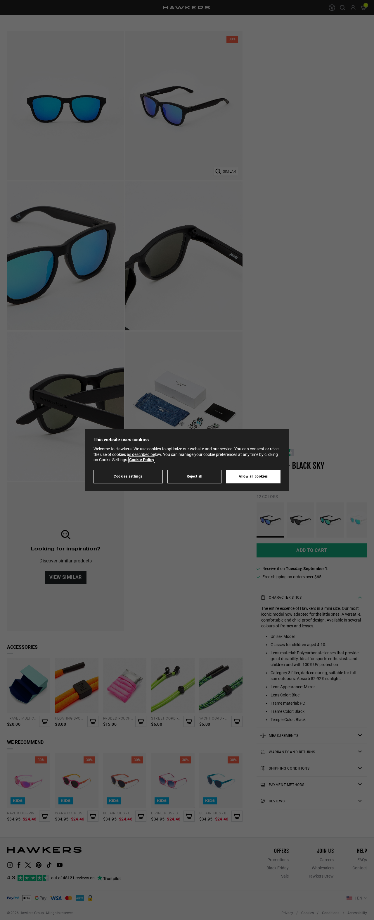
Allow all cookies (253, 476)
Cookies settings (128, 476)
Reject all (194, 476)
